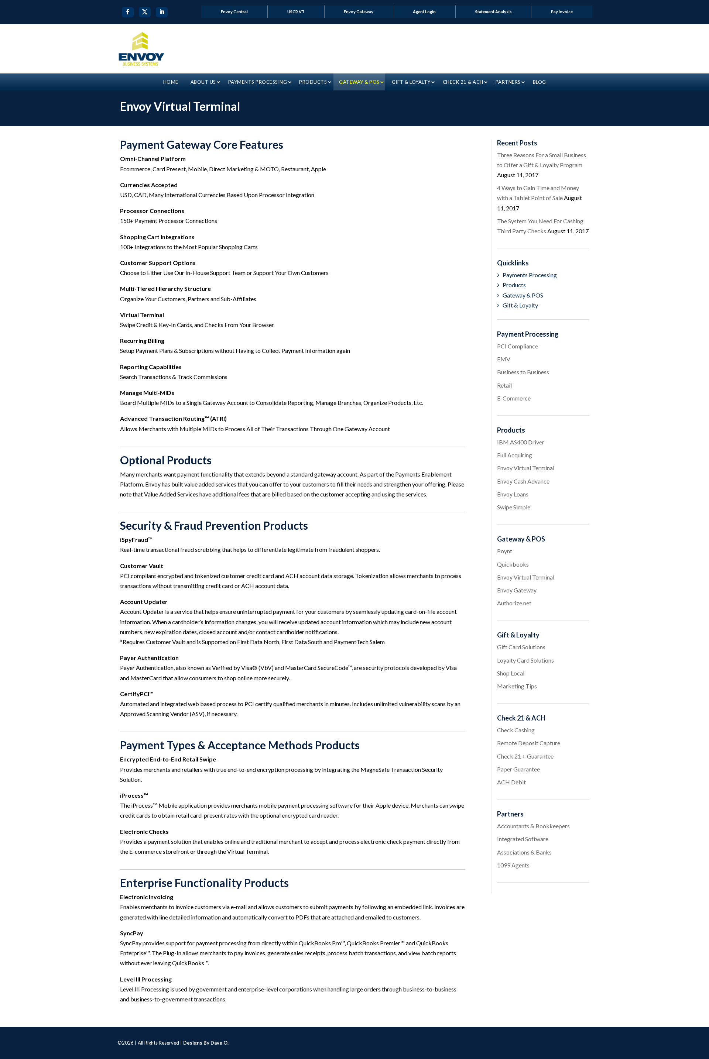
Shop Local (510, 673)
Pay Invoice (562, 11)
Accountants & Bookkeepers (533, 825)
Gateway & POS (359, 82)
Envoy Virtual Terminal (525, 467)
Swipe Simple (513, 506)
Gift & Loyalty (411, 82)
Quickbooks (513, 564)
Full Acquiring (514, 454)
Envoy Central (234, 11)
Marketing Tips (517, 686)
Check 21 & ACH (463, 82)
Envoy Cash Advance (523, 481)
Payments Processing (257, 82)
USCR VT (296, 11)
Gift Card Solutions (521, 646)
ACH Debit (511, 781)
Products (313, 82)
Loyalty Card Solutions (525, 660)
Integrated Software (522, 838)
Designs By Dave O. (206, 1043)
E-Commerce (514, 398)
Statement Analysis (493, 11)
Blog (539, 82)
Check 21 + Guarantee (525, 756)
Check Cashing (516, 729)
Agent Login (424, 11)
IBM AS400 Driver (520, 442)
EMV (503, 358)
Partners (508, 82)
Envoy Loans (512, 494)
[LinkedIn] (162, 12)
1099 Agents (513, 865)
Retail (504, 385)
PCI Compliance (517, 346)
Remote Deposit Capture (528, 742)
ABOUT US (203, 82)
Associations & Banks (524, 852)
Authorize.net (514, 602)
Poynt (504, 550)
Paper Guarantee (518, 769)
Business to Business (523, 371)
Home (170, 82)
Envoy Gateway (358, 11)
